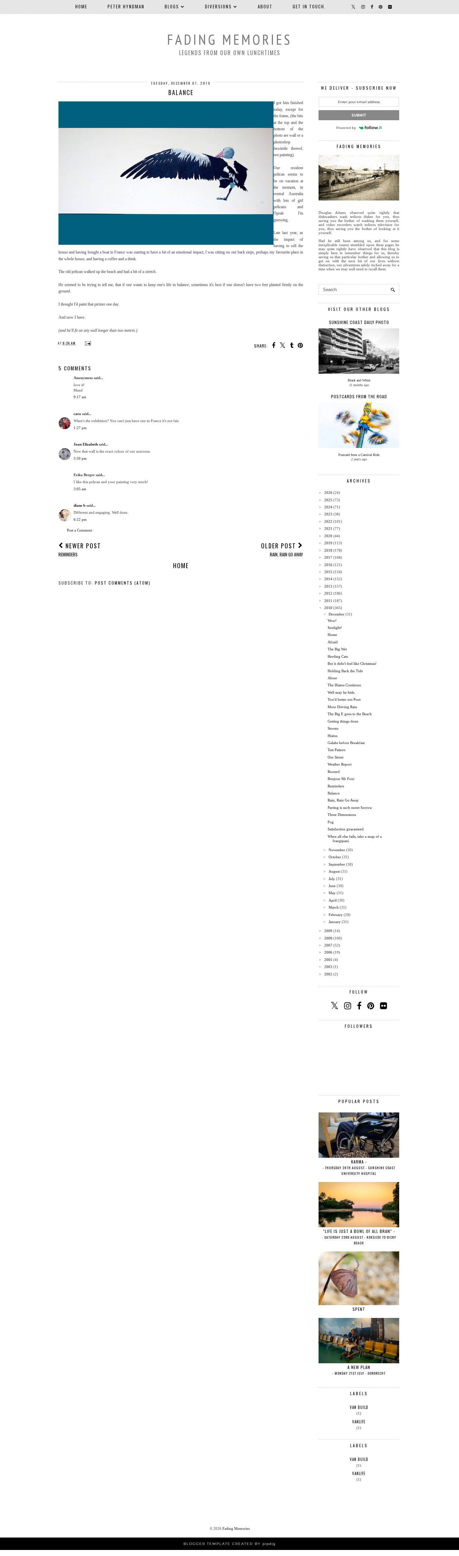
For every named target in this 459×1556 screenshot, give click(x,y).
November (337, 850)
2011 (328, 601)
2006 (328, 952)
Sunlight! (335, 628)
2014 (328, 579)
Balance (334, 793)
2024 (328, 507)
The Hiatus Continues (344, 685)
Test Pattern (336, 750)
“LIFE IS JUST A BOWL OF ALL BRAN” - (359, 1236)
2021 (328, 529)
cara (77, 414)
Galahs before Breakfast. (347, 743)
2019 (328, 543)
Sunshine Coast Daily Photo (359, 322)
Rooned (334, 772)
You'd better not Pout (344, 699)
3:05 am (80, 489)
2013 (328, 586)
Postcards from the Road (359, 396)
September (337, 864)
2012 (328, 593)
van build (359, 1407)
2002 (328, 974)
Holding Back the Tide (345, 671)
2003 (328, 967)
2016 (328, 565)
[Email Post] (87, 343)
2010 (328, 608)
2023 (328, 514)
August (334, 871)
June (332, 886)
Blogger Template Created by (229, 1544)
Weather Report (339, 764)
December (336, 614)
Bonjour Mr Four (341, 779)
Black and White (359, 380)
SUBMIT (358, 115)
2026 (328, 493)
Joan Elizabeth (86, 444)
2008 (328, 938)
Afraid (333, 642)
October (335, 857)
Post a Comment (79, 530)
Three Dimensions (342, 815)
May (332, 893)
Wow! (332, 621)
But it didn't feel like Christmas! (352, 663)
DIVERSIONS (218, 6)
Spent (358, 1309)
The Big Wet (337, 649)
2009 (328, 931)
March (334, 907)
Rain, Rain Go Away (343, 800)
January (335, 922)
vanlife (359, 1421)
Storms (333, 728)
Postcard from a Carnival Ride (358, 455)
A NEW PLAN (358, 1370)
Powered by (346, 128)
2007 (328, 945)
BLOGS (172, 6)
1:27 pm (80, 428)
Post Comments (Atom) (123, 583)
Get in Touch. (309, 6)
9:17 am (80, 397)
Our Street (335, 757)
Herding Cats (338, 656)
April (333, 900)
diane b (79, 505)
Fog (331, 822)
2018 (328, 550)
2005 (328, 960)
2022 (328, 521)
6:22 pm (80, 519)
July (332, 879)
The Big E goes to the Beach (350, 714)
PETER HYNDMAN (126, 6)
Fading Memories (229, 39)
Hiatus (332, 736)
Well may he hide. (342, 692)
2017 (328, 557)
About (265, 6)
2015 (328, 572)
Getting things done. (343, 721)
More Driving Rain (342, 707)
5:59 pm (80, 458)
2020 (328, 536)
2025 (328, 500)
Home (81, 6)
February (336, 915)
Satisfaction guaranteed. (346, 829)
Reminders (336, 786)
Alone (332, 678)
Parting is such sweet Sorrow (350, 808)
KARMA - (359, 1167)
